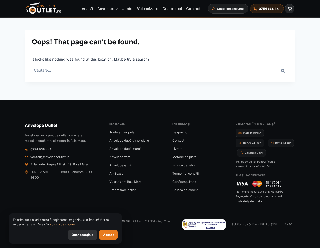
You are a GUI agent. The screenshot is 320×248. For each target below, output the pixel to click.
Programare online (122, 190)
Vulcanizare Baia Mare (125, 182)
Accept (108, 234)
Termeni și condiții (185, 173)
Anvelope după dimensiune (129, 140)
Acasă (87, 8)
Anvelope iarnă (120, 165)
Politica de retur (183, 165)
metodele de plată (249, 201)
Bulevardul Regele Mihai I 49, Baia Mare (59, 164)
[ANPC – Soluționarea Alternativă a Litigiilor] (204, 224)
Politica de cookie (185, 190)
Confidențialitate (184, 182)
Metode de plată (184, 157)
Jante (127, 8)
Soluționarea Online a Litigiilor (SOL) (255, 224)
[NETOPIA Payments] (273, 184)
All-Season (117, 173)
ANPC (288, 224)
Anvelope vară (119, 157)
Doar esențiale (82, 234)
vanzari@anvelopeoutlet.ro (49, 157)
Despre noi (172, 8)
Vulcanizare (147, 8)
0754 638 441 (40, 149)
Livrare (177, 149)
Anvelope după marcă (125, 149)
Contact (193, 8)
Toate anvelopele (121, 132)
